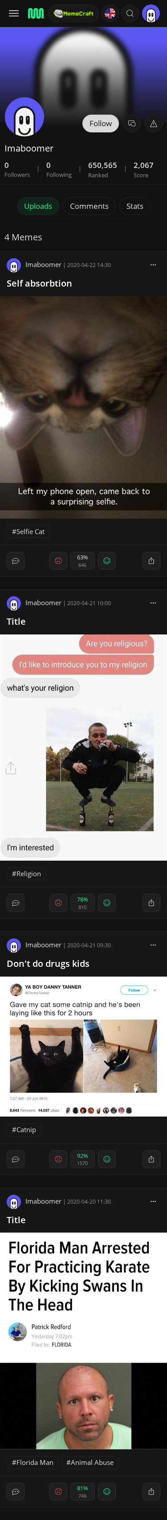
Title (16, 621)
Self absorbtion (39, 283)
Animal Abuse (92, 1462)
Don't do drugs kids (48, 963)
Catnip (26, 1129)
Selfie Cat (30, 531)
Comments (89, 206)
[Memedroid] (35, 13)
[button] (130, 13)
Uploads (38, 206)
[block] (153, 264)
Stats (134, 206)
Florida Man (34, 1462)
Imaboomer (43, 264)
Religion (28, 873)
